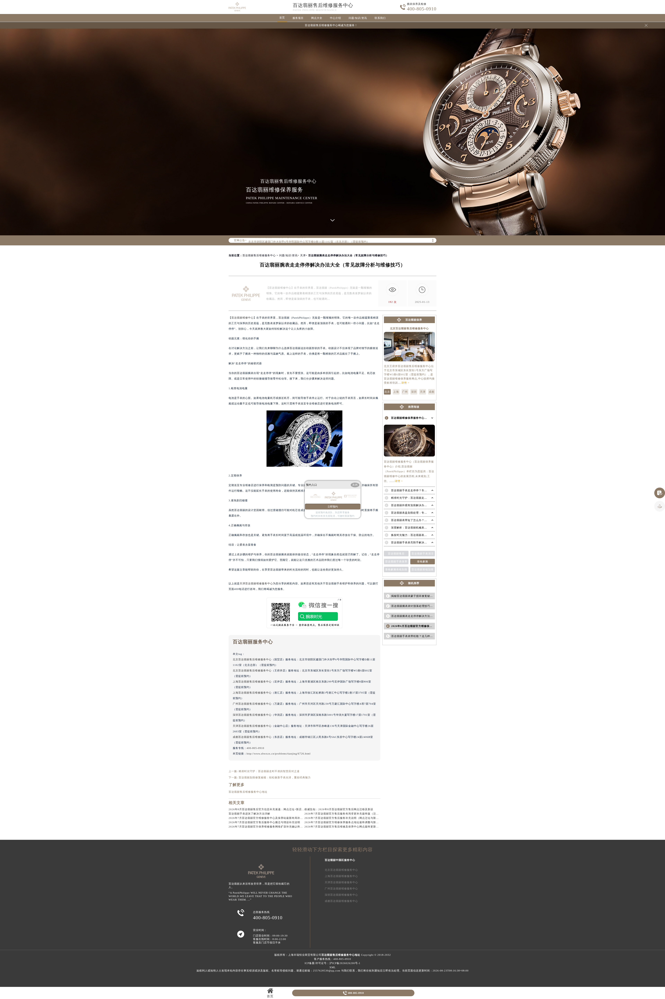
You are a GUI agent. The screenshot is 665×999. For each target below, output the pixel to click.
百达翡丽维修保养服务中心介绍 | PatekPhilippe (420, 418)
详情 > (405, 382)
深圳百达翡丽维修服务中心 (341, 894)
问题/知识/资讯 (358, 18)
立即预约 (332, 506)
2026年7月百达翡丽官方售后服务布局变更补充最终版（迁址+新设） (346, 813)
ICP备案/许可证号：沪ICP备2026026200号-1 (332, 963)
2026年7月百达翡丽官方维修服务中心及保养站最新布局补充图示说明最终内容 (277, 818)
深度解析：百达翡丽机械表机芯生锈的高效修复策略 (423, 527)
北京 (387, 391)
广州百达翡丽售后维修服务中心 (252, 703)
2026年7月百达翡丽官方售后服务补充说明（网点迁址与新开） (343, 818)
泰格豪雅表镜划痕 (396, 569)
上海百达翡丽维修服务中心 (341, 876)
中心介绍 (335, 18)
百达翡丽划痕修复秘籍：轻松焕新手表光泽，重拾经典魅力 (275, 777)
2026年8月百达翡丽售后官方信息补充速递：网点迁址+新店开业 (268, 809)
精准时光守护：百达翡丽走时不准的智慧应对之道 (269, 771)
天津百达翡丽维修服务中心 (256, 583)
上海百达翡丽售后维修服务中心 (252, 681)
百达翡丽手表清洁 (422, 553)
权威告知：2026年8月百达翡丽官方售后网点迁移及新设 (338, 809)
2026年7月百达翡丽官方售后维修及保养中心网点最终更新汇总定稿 (345, 826)
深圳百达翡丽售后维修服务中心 (252, 714)
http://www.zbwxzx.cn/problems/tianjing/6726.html (279, 753)
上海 (396, 391)
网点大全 (316, 18)
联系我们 (380, 18)
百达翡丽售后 (396, 553)
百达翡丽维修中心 (242, 317)
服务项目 (298, 18)
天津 (303, 255)
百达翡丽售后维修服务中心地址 (248, 791)
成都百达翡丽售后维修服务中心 (252, 737)
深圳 (414, 391)
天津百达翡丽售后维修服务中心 (252, 726)
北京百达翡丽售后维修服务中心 (252, 659)
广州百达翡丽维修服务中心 (341, 888)
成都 (431, 391)
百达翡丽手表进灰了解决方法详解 (249, 813)
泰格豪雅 (422, 561)
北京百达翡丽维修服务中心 (341, 870)
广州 (405, 391)
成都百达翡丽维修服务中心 (341, 901)
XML (332, 967)
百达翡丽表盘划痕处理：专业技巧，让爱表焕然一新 (423, 512)
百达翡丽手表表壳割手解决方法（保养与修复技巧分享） (425, 542)
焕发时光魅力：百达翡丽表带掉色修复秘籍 (417, 535)
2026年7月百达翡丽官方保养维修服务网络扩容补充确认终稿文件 (268, 826)
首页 (282, 17)
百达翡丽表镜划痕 (422, 569)
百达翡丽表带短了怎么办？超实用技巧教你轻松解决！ (424, 520)
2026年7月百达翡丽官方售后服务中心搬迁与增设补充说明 (264, 822)
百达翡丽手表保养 (396, 561)
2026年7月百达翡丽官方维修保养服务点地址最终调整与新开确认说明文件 (349, 822)
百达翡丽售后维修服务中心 (323, 5)
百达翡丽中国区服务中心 (340, 860)
